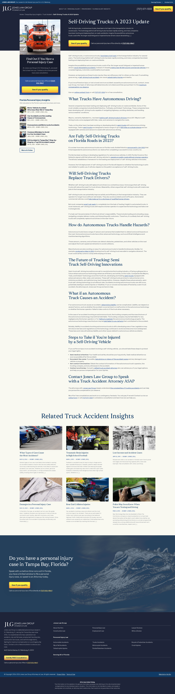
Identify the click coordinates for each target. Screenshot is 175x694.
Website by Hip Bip (165, 674)
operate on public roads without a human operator (129, 157)
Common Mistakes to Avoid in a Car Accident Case (38, 133)
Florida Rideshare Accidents (101, 648)
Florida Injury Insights (101, 9)
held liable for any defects (113, 321)
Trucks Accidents (98, 642)
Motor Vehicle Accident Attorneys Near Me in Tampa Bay (40, 109)
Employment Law (98, 631)
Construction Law (59, 631)
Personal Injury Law (98, 628)
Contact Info (169, 2)
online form (72, 398)
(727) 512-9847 (128, 43)
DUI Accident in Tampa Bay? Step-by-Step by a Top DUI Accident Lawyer (42, 141)
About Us (62, 9)
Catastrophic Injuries (60, 648)
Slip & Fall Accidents (60, 645)
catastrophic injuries (115, 77)
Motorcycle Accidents (99, 645)
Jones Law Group (89, 388)
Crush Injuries (136, 645)
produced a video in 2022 (84, 251)
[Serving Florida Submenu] (162, 2)
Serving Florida (156, 2)
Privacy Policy (61, 674)
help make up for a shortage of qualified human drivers (109, 199)
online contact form (81, 92)
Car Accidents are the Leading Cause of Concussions (39, 117)
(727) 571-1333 (100, 92)
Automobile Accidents (61, 642)
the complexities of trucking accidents (124, 388)
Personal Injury (74, 9)
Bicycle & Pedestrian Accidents (142, 642)
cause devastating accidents (85, 68)
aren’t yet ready (90, 204)
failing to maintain (106, 319)
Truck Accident (47, 14)
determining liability (108, 305)
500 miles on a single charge (131, 127)
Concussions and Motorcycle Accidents (43, 125)
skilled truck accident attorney (105, 368)
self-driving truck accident (89, 77)
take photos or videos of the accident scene (111, 359)
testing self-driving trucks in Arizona (113, 118)
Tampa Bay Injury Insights (33, 14)
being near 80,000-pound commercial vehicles (128, 68)
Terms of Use (70, 674)
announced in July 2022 (136, 147)
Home (21, 14)
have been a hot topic (108, 56)
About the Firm (58, 628)
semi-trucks (121, 125)
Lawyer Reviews (137, 628)
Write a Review (137, 631)
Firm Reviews (86, 9)
